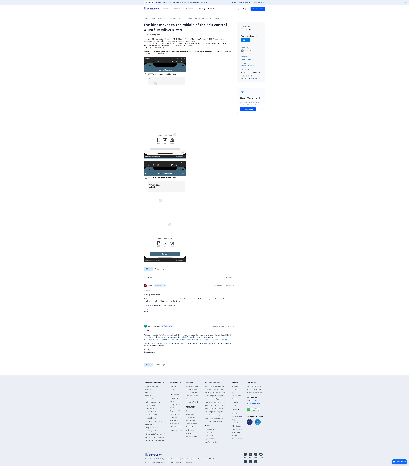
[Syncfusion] (153, 454)
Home (146, 18)
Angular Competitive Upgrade (215, 389)
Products (165, 9)
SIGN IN (148, 269)
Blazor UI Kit (209, 436)
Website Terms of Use (173, 459)
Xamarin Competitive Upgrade (215, 402)
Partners (235, 405)
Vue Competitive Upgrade (213, 399)
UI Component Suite (152, 386)
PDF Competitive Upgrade (214, 412)
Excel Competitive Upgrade (214, 418)
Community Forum (192, 386)
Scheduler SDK (150, 396)
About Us (211, 9)
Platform (244, 57)
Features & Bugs (192, 396)
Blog (233, 392)
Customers (235, 389)
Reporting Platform (152, 431)
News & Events (237, 396)
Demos (234, 413)
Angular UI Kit (209, 439)
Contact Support (248, 109)
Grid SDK (148, 389)
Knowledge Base (192, 389)
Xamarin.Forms (162, 18)
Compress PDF (175, 404)
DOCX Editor (174, 417)
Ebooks (188, 411)
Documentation (237, 416)
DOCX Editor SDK (151, 418)
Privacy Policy (149, 459)
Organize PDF (175, 411)
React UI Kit (209, 432)
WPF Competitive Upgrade (214, 408)
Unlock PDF (174, 398)
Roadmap (235, 436)
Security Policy (186, 459)
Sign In (245, 9)
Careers (234, 399)
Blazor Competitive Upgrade (214, 386)
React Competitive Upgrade (214, 396)
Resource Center (192, 436)
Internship (235, 402)
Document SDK (150, 412)
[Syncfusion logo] (151, 8)
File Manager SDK (151, 408)
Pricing (202, 9)
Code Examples (191, 424)
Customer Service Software (154, 437)
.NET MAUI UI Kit (210, 429)
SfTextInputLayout (247, 66)
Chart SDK (149, 392)
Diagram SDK (150, 405)
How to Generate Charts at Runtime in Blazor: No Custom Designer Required (181, 2)
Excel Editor (174, 420)
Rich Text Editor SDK (152, 402)
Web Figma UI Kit (211, 442)
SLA (187, 399)
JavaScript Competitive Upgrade (215, 392)
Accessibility (190, 427)
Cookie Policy (160, 459)
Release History (237, 439)
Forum (152, 18)
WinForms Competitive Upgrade (216, 405)
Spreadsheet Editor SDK (153, 421)
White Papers (190, 414)
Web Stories (190, 430)
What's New (236, 432)
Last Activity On (247, 76)
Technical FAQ (191, 420)
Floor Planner (174, 414)
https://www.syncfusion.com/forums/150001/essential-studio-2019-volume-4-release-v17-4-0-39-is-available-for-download (186, 339)
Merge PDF (174, 401)
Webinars (189, 433)
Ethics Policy (213, 459)
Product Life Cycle (192, 402)
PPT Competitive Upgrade (214, 421)
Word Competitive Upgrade (214, 415)
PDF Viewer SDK (151, 415)
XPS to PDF (174, 408)
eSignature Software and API (155, 434)
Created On (245, 69)
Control (243, 63)
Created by (245, 48)
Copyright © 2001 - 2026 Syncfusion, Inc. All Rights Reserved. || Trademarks (168, 462)
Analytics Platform (151, 428)
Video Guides (236, 426)
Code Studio (149, 424)
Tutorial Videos (237, 423)
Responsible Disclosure (200, 459)
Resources (190, 9)
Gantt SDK (149, 399)
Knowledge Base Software (154, 440)
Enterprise (177, 9)
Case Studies (190, 417)
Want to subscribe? (249, 36)
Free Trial (173, 386)
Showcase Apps (237, 429)
